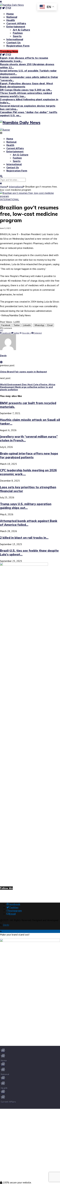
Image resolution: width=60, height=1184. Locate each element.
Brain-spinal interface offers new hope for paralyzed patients (29, 455)
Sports (17, 36)
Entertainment (15, 26)
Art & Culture (21, 29)
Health (10, 20)
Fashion (18, 32)
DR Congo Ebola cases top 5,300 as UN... (26, 89)
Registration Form (17, 45)
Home (10, 13)
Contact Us (13, 42)
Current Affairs (16, 23)
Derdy (3, 355)
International (14, 39)
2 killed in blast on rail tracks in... (24, 538)
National (11, 17)
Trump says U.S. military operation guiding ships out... (25, 506)
